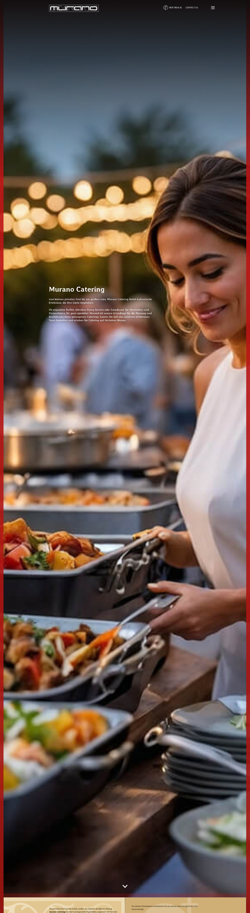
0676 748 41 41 (175, 7)
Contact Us (192, 7)
